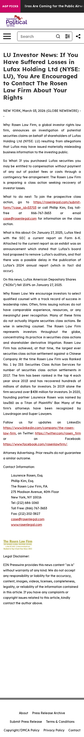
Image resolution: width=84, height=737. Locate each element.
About (23, 713)
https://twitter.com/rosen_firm (58, 433)
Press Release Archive (48, 713)
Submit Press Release (26, 722)
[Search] (58, 36)
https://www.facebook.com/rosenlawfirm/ (35, 444)
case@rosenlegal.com (20, 218)
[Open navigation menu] (7, 36)
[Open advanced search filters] (67, 36)
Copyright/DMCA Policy (21, 730)
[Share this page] (78, 36)
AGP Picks (10, 6)
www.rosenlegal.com (26, 525)
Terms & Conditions (60, 722)
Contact (74, 730)
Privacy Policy (53, 730)
